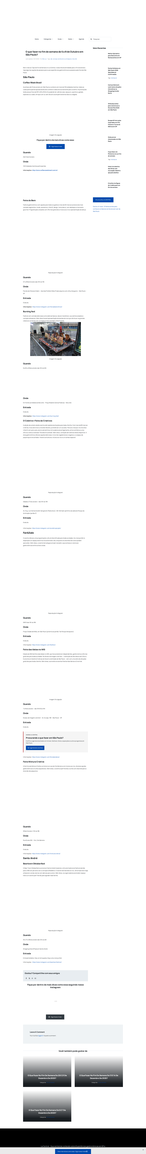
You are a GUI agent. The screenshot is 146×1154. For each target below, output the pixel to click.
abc (52, 59)
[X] (29, 978)
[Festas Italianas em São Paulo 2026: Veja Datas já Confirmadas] (99, 67)
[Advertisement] (73, 23)
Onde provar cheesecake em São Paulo (114, 139)
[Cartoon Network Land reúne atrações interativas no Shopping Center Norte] (99, 84)
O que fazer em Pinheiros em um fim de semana (114, 154)
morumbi (74, 59)
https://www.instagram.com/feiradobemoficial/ (47, 307)
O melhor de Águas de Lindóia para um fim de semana (114, 185)
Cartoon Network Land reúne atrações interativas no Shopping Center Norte (114, 89)
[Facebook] (26, 978)
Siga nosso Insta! (56, 146)
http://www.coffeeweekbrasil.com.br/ (45, 170)
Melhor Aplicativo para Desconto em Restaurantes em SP (114, 56)
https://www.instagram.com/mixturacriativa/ (46, 854)
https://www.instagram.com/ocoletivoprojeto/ (46, 528)
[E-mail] (35, 978)
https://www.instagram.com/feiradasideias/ (46, 757)
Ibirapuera (69, 59)
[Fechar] (143, 1150)
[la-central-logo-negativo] (73, 1136)
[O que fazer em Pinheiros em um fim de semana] (99, 151)
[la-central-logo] (73, 3)
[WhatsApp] (32, 978)
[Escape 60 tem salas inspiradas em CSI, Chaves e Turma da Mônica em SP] (99, 120)
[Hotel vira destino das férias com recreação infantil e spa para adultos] (99, 166)
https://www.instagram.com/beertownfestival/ (47, 962)
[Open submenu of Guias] (62, 39)
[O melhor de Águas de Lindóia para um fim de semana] (99, 182)
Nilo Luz (44, 59)
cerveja (55, 59)
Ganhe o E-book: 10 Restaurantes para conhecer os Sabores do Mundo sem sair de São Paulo (106, 209)
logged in (41, 1036)
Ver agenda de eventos (35, 748)
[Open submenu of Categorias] (52, 39)
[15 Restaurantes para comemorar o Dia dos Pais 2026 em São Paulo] (99, 103)
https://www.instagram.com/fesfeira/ (44, 645)
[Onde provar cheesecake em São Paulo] (99, 136)
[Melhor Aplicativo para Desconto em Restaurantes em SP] (99, 53)
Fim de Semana (50, 1082)
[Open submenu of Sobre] (73, 39)
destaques (114, 78)
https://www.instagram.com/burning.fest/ (45, 416)
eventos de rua (62, 59)
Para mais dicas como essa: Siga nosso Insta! (72, 1151)
